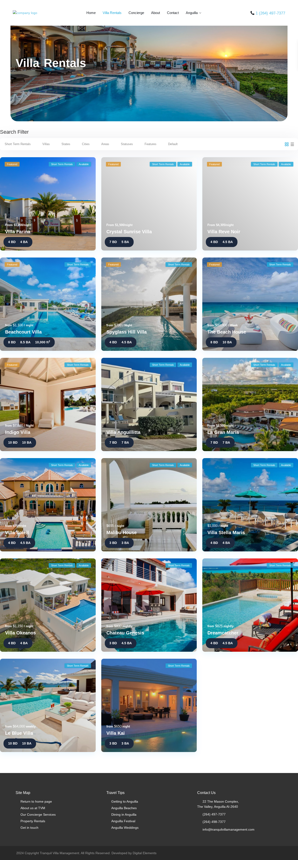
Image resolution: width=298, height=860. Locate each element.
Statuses (127, 144)
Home (91, 13)
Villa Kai (115, 733)
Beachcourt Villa (23, 331)
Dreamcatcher (222, 632)
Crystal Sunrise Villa (129, 231)
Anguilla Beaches (124, 808)
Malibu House (121, 532)
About (155, 13)
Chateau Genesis (125, 632)
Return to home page (36, 801)
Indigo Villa (17, 432)
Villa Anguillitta (123, 432)
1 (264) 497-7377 (270, 13)
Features (150, 144)
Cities (86, 144)
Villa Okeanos (20, 632)
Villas (46, 144)
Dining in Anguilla (123, 814)
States (65, 144)
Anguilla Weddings (125, 827)
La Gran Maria (223, 432)
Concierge (136, 13)
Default (173, 144)
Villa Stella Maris (226, 532)
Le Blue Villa (19, 733)
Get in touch (29, 827)
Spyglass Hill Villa (126, 331)
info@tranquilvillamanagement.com (228, 829)
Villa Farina (17, 231)
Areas (105, 144)
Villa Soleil (17, 532)
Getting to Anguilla (124, 801)
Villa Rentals (112, 13)
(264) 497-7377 (214, 814)
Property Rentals (32, 821)
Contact (173, 13)
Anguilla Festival (123, 821)
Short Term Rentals (18, 144)
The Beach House (226, 331)
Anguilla (192, 13)
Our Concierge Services (38, 814)
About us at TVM (32, 808)
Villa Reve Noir (223, 231)
